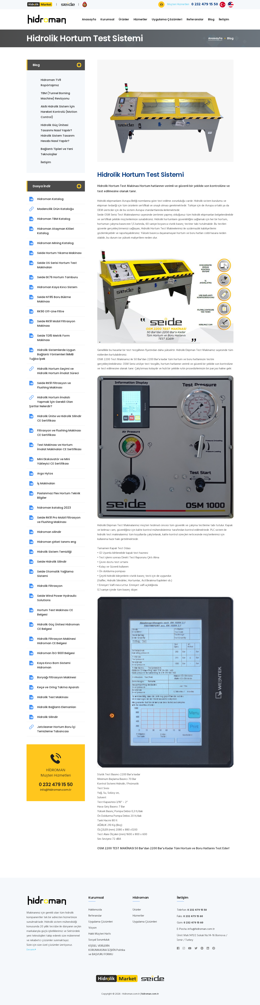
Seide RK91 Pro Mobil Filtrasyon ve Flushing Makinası (58, 520)
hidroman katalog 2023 (54, 508)
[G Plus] (202, 948)
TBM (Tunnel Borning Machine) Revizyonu (55, 96)
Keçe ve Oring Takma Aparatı (58, 687)
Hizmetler (140, 19)
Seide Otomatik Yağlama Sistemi (55, 573)
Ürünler (124, 19)
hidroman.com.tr (150, 994)
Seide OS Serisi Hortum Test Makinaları (57, 265)
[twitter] (196, 948)
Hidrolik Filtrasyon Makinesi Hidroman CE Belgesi (56, 641)
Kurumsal (107, 19)
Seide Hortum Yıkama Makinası (59, 253)
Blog (211, 19)
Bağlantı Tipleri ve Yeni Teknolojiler (57, 151)
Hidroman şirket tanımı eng (56, 542)
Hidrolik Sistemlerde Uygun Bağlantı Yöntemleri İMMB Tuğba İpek (52, 354)
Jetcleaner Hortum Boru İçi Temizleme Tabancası (56, 729)
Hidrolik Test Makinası (52, 697)
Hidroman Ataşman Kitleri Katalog (55, 231)
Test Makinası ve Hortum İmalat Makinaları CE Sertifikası (59, 447)
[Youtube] (189, 948)
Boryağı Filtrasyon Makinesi (56, 677)
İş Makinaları (46, 483)
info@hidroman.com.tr (55, 790)
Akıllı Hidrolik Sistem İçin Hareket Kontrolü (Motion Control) (59, 111)
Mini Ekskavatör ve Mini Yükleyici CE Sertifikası (53, 461)
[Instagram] (184, 948)
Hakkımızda (95, 910)
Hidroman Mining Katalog (55, 243)
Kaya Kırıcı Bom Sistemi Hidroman (53, 665)
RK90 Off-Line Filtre (50, 311)
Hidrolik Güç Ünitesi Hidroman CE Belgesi (58, 626)
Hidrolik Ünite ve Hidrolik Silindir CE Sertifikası (59, 418)
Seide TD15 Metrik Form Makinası (53, 338)
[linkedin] (208, 948)
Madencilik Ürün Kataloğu (55, 209)
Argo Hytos (45, 473)
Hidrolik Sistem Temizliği (54, 552)
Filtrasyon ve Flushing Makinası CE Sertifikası (59, 432)
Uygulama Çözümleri (167, 19)
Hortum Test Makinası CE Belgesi (55, 612)
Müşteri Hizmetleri (192, 4)
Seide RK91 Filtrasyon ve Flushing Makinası (54, 385)
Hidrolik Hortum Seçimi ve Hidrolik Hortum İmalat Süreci (58, 371)
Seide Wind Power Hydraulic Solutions (57, 598)
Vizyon (92, 928)
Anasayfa (89, 19)
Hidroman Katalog (50, 199)
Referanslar (195, 19)
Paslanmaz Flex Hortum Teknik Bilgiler (58, 495)
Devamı (31, 950)
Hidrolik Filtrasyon (49, 586)
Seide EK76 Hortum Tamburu (57, 277)
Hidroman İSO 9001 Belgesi (56, 653)
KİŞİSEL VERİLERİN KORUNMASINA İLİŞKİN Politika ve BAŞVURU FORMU (106, 950)
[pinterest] (213, 948)
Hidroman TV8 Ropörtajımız (51, 82)
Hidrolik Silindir (47, 717)
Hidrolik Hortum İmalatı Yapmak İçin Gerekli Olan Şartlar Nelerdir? (51, 401)
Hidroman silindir (49, 532)
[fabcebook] (178, 948)
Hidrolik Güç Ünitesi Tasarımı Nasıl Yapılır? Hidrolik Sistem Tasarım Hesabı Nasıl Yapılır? (57, 133)
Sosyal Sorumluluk (98, 940)
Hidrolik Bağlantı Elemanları (56, 707)
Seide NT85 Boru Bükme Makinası (54, 299)
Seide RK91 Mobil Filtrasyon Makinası (56, 323)
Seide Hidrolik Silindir (52, 562)
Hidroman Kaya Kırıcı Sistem (57, 287)
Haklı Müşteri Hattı (99, 934)
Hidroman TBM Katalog (53, 219)
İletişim (224, 19)
